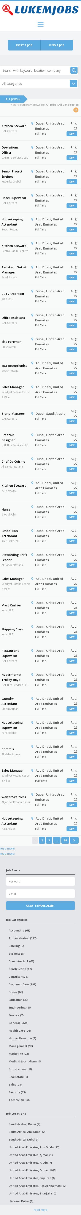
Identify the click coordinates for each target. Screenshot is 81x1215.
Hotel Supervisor (14, 198)
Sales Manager (13, 387)
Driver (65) (16, 992)
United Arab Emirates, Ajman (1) (31, 1155)
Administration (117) (23, 938)
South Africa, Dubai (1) (24, 1139)
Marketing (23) (19, 1054)
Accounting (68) (19, 930)
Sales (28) (15, 1084)
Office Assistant (13, 318)
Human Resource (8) (22, 1038)
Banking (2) (16, 946)
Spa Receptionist (14, 366)
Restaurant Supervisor (10, 653)
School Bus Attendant (10, 533)
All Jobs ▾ (13, 99)
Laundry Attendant (9, 701)
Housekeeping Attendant (12, 221)
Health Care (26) (20, 1030)
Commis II (9, 749)
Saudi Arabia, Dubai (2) (24, 1124)
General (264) (18, 1023)
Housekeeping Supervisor (12, 725)
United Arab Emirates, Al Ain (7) (30, 1162)
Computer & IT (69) (21, 961)
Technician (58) (19, 1100)
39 (65, 840)
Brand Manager (13, 413)
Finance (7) (16, 1015)
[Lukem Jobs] (40, 9)
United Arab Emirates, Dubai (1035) (32, 1170)
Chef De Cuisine (13, 461)
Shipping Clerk (12, 629)
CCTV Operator (13, 294)
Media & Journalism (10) (25, 1061)
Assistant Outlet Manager (14, 269)
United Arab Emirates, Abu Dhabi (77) (34, 1147)
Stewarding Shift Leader (14, 557)
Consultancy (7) (19, 977)
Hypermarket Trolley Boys (12, 677)
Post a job (24, 45)
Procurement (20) (20, 1069)
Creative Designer (8, 437)
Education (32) (18, 1000)
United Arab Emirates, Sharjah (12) (32, 1193)
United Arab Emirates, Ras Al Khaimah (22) (37, 1186)
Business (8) (16, 953)
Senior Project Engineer (12, 173)
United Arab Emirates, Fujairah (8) (32, 1178)
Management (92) (21, 1046)
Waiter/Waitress (14, 797)
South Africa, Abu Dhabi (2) (27, 1132)
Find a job (56, 45)
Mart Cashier (11, 605)
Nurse (6, 509)
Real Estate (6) (18, 1077)
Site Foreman (12, 342)
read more (7, 848)
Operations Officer (10, 149)
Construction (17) (20, 969)
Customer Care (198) (22, 984)
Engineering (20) (20, 1007)
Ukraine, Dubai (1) (21, 1201)
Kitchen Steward (14, 126)
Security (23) (17, 1092)
